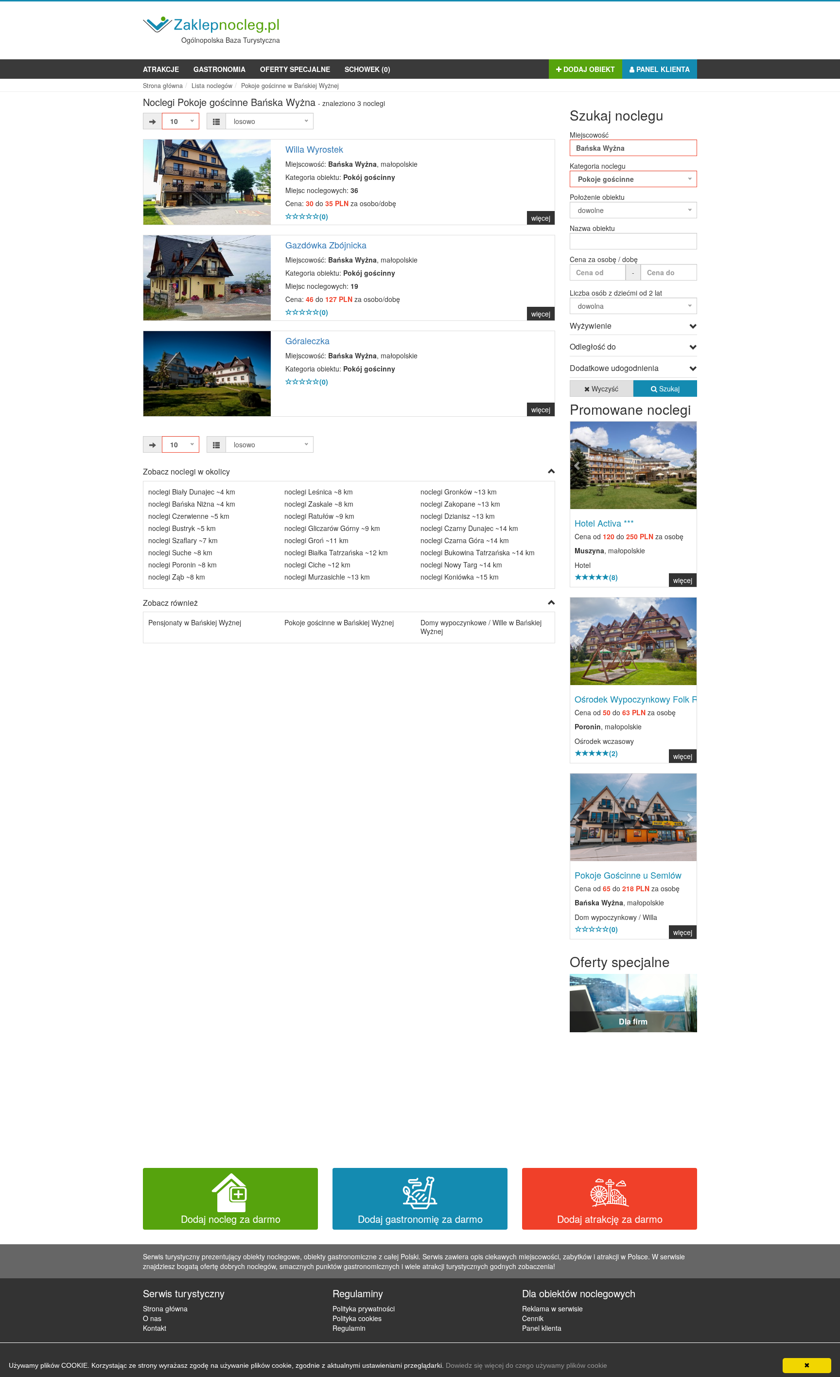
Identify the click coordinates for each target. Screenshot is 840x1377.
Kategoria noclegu (598, 166)
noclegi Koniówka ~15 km (459, 577)
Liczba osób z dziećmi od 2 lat (616, 293)
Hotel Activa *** (604, 522)
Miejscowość (589, 135)
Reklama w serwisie (552, 1308)
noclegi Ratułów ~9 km (319, 516)
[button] (579, 465)
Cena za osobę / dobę (604, 259)
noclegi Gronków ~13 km (458, 491)
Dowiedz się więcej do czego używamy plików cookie (526, 1365)
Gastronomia (219, 69)
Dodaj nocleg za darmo (230, 1219)
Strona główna (165, 1308)
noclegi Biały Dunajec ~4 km (191, 491)
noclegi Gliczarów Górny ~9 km (332, 528)
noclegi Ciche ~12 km (317, 564)
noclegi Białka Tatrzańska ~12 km (336, 552)
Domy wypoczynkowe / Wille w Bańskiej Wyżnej (481, 627)
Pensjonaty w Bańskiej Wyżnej (194, 622)
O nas (152, 1318)
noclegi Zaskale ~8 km (318, 504)
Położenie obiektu (597, 197)
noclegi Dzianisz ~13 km (457, 516)
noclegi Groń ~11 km (316, 540)
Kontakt (154, 1328)
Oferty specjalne (295, 69)
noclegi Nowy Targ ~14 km (461, 564)
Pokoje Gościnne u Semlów (628, 874)
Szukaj (668, 388)
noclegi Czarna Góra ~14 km (464, 540)
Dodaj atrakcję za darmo (610, 1219)
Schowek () (367, 69)
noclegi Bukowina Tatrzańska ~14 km (477, 552)
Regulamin (349, 1328)
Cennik (532, 1318)
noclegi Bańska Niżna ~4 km (191, 504)
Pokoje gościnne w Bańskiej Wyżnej (339, 622)
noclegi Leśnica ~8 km (318, 491)
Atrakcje (161, 69)
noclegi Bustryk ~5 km (182, 528)
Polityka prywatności (363, 1308)
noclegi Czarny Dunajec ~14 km (469, 528)
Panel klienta (662, 69)
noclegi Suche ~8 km (180, 552)
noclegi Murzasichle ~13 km (327, 577)
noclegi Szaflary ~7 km (183, 540)
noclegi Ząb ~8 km (176, 577)
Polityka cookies (357, 1318)
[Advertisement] (520, 28)
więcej (540, 218)
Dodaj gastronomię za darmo (420, 1219)
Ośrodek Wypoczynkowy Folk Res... (645, 698)
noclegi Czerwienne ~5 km (188, 516)
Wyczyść (604, 388)
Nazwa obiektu (592, 228)
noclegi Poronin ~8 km (182, 564)
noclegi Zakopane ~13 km (460, 504)
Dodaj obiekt (588, 69)
